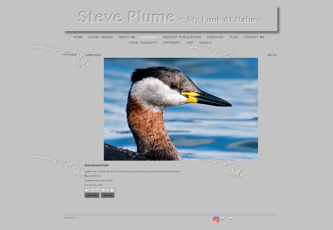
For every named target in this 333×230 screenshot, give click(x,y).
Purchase (215, 37)
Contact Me (254, 37)
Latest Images (100, 37)
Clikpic (78, 218)
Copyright (172, 42)
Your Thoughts (143, 42)
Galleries (149, 37)
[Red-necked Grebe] (181, 109)
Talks (234, 37)
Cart (190, 42)
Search (205, 42)
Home (78, 37)
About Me (127, 37)
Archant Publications (182, 37)
